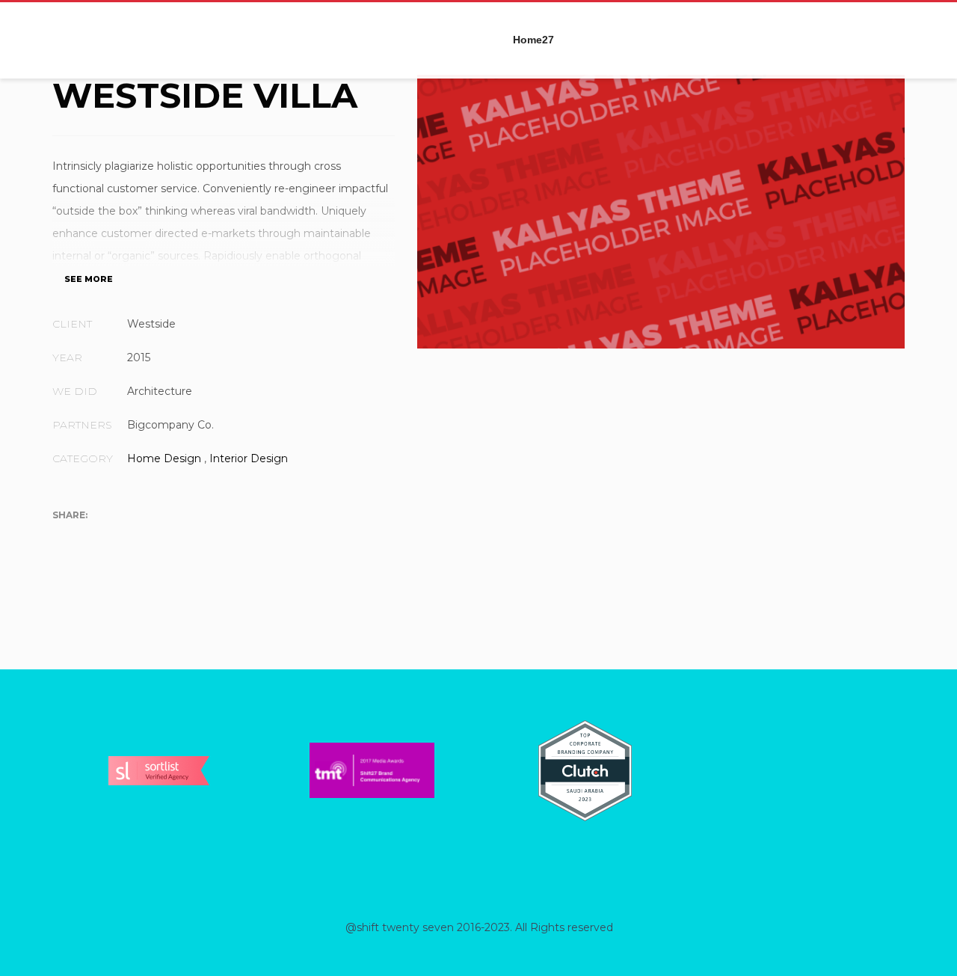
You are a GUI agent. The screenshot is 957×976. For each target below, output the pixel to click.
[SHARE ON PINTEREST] (142, 538)
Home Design (164, 458)
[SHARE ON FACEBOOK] (90, 538)
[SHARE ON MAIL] (168, 538)
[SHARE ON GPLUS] (116, 538)
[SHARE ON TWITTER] (63, 538)
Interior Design (248, 458)
